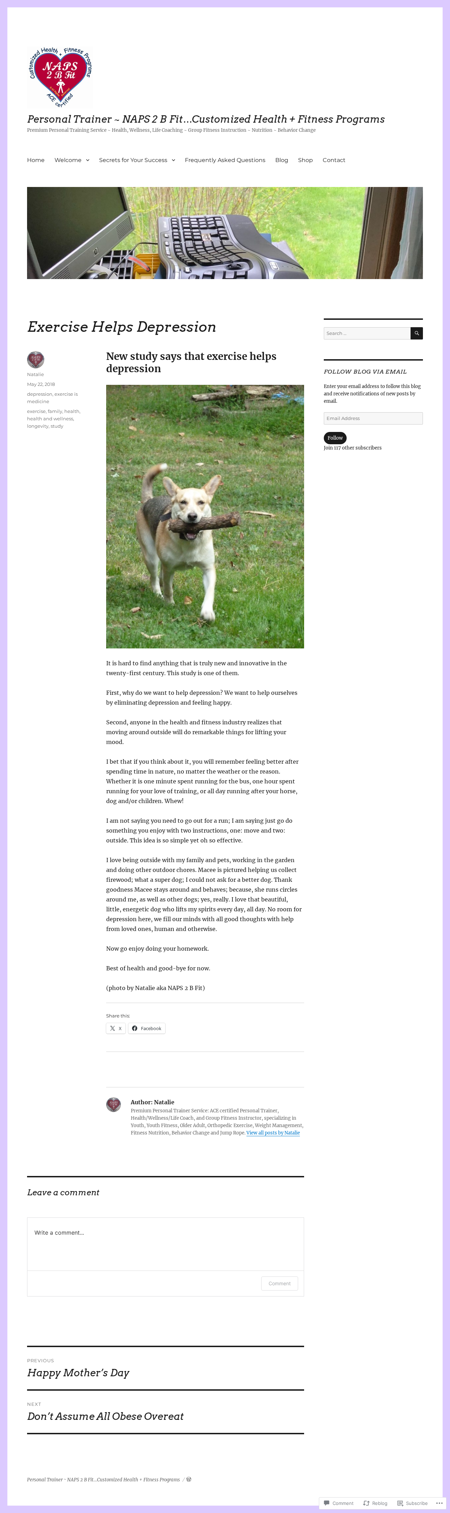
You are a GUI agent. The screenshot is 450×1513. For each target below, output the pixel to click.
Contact (334, 160)
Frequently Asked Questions (225, 160)
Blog (281, 160)
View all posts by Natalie (273, 1133)
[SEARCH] (417, 333)
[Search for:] (367, 333)
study (57, 426)
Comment (280, 1283)
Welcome (68, 160)
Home (36, 160)
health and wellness (50, 418)
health (71, 411)
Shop (305, 160)
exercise (36, 411)
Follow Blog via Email (365, 371)
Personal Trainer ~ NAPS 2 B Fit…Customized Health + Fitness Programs (206, 119)
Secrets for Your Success (133, 160)
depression (39, 394)
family (55, 411)
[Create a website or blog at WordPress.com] (188, 1480)
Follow (335, 438)
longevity (38, 426)
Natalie (35, 374)
